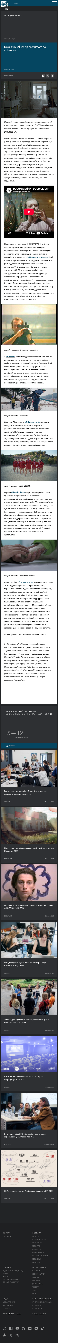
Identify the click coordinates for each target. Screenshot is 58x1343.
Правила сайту (39, 1313)
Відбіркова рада (38, 1274)
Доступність (37, 1284)
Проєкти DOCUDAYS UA (42, 1298)
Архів (34, 1293)
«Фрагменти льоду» (38, 257)
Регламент (36, 1270)
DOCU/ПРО (36, 1246)
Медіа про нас (9, 1302)
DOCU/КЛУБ (36, 1305)
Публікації (7, 1236)
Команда (35, 1277)
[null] (43, 75)
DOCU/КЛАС (36, 1259)
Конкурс (35, 1236)
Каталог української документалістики (11, 1280)
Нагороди (36, 1262)
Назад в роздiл (9, 39)
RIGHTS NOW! (37, 1242)
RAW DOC (6, 1276)
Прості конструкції (40, 1255)
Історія (35, 1290)
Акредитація (8, 1305)
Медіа (5, 1298)
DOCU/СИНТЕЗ (37, 1249)
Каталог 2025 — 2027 (12, 1313)
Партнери (36, 1280)
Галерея (6, 1308)
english (16, 3)
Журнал (6, 1233)
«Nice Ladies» (18, 492)
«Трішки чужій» (32, 422)
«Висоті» (10, 356)
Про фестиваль (39, 1267)
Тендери (35, 1287)
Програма (36, 1233)
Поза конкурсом (39, 1239)
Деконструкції (38, 1252)
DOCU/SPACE (37, 1308)
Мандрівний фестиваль (42, 1302)
